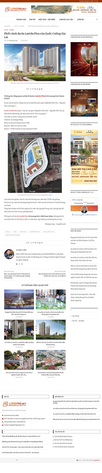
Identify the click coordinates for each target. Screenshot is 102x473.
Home (37, 460)
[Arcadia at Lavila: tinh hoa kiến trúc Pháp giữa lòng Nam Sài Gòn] (51, 299)
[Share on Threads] (39, 89)
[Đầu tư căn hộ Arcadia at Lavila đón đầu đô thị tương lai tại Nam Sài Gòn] (51, 330)
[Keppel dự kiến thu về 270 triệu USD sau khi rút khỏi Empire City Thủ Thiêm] (19, 299)
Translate (90, 203)
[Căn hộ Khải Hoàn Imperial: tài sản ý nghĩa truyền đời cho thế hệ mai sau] (19, 360)
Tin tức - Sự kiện (19, 26)
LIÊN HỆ (80, 19)
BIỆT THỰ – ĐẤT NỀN (47, 19)
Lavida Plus (40, 96)
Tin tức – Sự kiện (78, 321)
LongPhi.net (96, 460)
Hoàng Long (13, 40)
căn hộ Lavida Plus (21, 216)
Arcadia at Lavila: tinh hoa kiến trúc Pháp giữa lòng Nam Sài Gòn (75, 408)
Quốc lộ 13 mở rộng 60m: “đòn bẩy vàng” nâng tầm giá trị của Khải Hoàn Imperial (83, 297)
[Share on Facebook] (30, 89)
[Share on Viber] (37, 89)
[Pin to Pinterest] (33, 89)
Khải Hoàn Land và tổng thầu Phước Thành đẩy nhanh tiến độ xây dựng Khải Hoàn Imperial (84, 286)
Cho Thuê (75, 316)
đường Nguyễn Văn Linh (12, 235)
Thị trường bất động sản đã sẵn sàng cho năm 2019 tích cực (21, 436)
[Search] (97, 19)
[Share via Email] (41, 89)
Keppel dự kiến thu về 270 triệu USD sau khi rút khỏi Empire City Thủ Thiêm (84, 240)
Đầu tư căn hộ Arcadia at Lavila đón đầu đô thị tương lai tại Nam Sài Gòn (76, 419)
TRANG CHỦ (21, 19)
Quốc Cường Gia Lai (49, 231)
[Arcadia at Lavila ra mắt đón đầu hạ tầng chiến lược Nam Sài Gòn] (19, 330)
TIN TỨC (32, 19)
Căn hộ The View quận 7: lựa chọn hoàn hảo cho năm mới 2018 (22, 447)
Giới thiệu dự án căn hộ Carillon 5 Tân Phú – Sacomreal (20, 452)
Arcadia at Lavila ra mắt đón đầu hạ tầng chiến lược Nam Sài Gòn (74, 414)
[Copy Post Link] (35, 89)
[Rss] (97, 1)
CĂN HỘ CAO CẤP (66, 19)
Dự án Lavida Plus (10, 111)
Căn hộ (7, 231)
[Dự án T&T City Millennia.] (84, 131)
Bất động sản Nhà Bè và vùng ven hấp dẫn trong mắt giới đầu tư (22, 441)
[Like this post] (28, 89)
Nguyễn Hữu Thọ (35, 231)
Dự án (14, 231)
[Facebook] (95, 1)
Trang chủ (7, 26)
